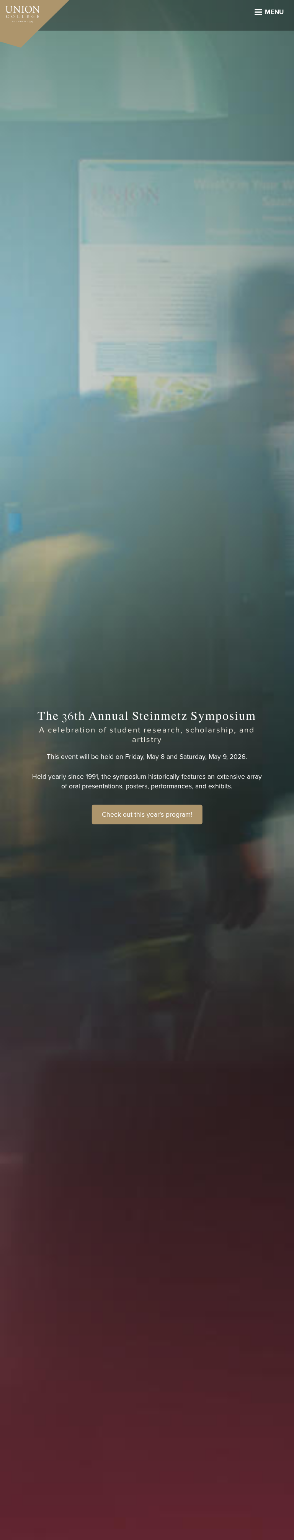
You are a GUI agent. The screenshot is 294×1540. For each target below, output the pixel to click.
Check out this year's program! (147, 814)
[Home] (20, 12)
